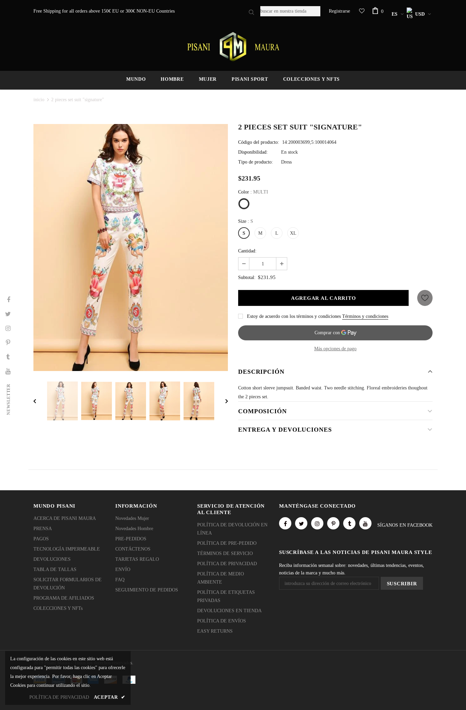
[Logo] (233, 47)
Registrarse (339, 11)
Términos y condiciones (365, 316)
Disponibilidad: (253, 152)
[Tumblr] (349, 523)
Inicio (38, 99)
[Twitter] (301, 523)
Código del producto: (258, 142)
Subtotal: (247, 277)
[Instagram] (317, 523)
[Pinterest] (333, 523)
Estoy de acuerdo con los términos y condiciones (294, 316)
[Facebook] (285, 523)
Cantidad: (247, 250)
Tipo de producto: (255, 162)
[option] (130, 247)
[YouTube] (365, 523)
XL (293, 233)
